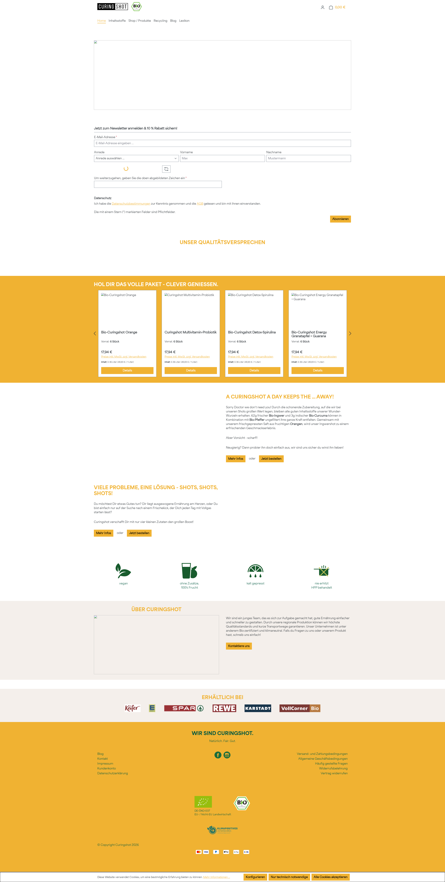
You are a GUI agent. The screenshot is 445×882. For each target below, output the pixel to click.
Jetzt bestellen (271, 458)
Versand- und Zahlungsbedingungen (322, 754)
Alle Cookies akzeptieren (330, 877)
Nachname (273, 152)
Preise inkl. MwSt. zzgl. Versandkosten (123, 356)
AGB (200, 203)
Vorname (186, 152)
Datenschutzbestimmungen (131, 203)
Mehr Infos (235, 458)
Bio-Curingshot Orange (119, 332)
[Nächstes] (350, 333)
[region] (222, 333)
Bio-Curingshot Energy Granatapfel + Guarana (309, 334)
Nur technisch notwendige (289, 877)
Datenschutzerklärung (112, 773)
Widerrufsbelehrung (333, 768)
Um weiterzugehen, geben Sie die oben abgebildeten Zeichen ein (140, 178)
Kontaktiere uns (239, 646)
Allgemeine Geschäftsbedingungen (323, 758)
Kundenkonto (106, 768)
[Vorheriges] (94, 333)
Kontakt (102, 758)
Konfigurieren (255, 877)
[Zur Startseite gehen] (113, 6)
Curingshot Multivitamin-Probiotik (190, 332)
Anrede (99, 152)
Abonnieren (340, 219)
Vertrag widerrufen (334, 773)
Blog (100, 754)
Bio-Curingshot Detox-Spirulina (252, 332)
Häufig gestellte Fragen (331, 763)
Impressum (105, 763)
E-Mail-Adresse (105, 137)
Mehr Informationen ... (216, 877)
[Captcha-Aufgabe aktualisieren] (166, 169)
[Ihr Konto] (322, 7)
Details (127, 370)
